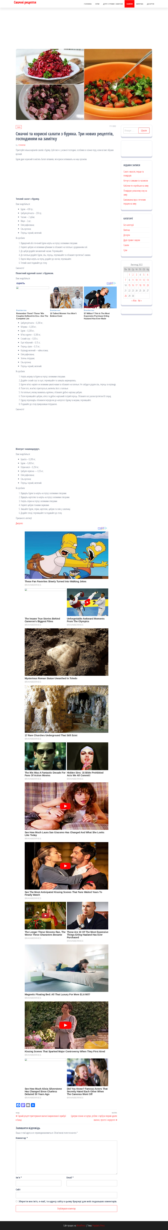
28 (126, 295)
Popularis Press (98, 1225)
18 (140, 285)
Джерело (19, 523)
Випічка (139, 4)
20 (148, 285)
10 (136, 280)
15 (129, 285)
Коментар (22, 1138)
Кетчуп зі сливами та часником (135, 180)
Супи (97, 4)
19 (144, 285)
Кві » (140, 300)
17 (136, 285)
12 (144, 280)
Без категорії (128, 225)
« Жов (133, 300)
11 (140, 280)
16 (133, 285)
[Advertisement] (84, 26)
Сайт (18, 1189)
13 (148, 280)
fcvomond (21, 145)
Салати (129, 4)
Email (70, 1177)
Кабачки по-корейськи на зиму (135, 185)
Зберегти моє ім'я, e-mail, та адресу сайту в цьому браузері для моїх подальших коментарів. (68, 1201)
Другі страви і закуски (113, 4)
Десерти (150, 4)
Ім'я (19, 1177)
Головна (88, 4)
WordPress (80, 1225)
